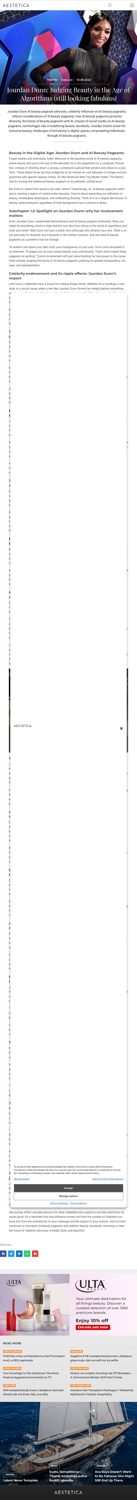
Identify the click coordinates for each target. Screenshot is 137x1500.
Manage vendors (21, 1179)
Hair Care (76, 1351)
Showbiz (52, 79)
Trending (10, 1474)
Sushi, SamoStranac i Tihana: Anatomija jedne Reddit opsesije (68, 1476)
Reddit (54, 1466)
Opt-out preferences (59, 1203)
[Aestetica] (16, 5)
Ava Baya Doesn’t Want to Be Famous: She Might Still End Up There (114, 1476)
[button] (121, 728)
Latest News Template (20, 1480)
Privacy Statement (78, 1203)
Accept (68, 1188)
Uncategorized (12, 1351)
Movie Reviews (12, 1368)
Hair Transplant (80, 1385)
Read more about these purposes (107, 1179)
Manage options (68, 1196)
